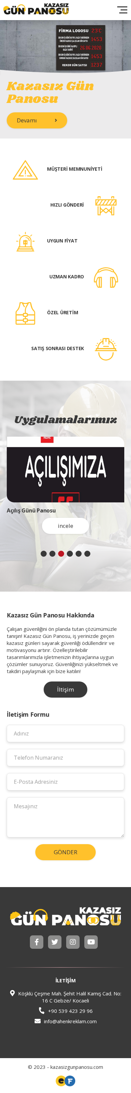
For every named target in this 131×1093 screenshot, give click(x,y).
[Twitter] (54, 942)
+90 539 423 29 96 (70, 1010)
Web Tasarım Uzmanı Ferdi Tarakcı (69, 1081)
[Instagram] (73, 942)
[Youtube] (91, 942)
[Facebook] (36, 942)
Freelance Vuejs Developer (61, 1081)
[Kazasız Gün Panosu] (65, 916)
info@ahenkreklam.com (70, 1021)
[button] (44, 554)
